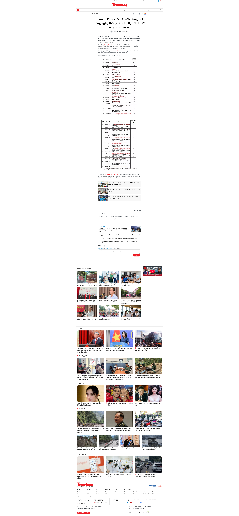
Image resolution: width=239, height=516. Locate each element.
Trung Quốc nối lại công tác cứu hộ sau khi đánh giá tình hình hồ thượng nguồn (90, 430)
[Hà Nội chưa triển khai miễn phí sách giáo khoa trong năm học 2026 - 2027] (87, 311)
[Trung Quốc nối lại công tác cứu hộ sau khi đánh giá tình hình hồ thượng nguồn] (90, 419)
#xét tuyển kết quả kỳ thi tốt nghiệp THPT (116, 219)
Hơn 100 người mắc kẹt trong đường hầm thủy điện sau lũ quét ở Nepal (86, 448)
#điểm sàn (101, 219)
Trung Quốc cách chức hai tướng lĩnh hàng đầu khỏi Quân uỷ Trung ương (119, 430)
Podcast (107, 489)
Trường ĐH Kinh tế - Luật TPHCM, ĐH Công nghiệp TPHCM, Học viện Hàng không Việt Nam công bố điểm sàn (113, 230)
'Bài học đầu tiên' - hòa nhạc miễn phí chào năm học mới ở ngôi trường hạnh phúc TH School (131, 302)
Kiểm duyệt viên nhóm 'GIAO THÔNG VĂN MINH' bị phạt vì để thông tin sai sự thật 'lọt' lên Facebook (119, 377)
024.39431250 (82, 503)
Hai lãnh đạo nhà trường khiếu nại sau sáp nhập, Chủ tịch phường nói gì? (87, 284)
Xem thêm (161, 10)
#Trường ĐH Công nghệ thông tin (119, 216)
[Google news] (141, 502)
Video (156, 10)
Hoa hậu (152, 10)
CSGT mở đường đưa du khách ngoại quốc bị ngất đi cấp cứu (146, 475)
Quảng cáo (144, 0)
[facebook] (158, 1)
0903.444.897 (115, 500)
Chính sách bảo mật (151, 499)
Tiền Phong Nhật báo (112, 0)
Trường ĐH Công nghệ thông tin (112, 174)
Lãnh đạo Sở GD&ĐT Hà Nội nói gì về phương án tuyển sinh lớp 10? (109, 301)
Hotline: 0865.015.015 (101, 0)
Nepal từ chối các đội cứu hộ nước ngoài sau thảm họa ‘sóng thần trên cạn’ (108, 449)
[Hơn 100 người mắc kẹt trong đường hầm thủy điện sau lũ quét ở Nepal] (87, 441)
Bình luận (38, 48)
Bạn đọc (135, 493)
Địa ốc (96, 10)
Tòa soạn (138, 0)
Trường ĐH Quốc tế (108, 44)
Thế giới (105, 10)
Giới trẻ (110, 10)
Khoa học (147, 10)
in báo (139, 14)
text (136, 14)
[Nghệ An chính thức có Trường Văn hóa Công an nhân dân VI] (109, 277)
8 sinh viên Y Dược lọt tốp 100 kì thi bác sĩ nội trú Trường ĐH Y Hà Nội (86, 301)
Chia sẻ (38, 41)
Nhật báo (89, 489)
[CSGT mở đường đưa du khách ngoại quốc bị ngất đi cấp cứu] (148, 464)
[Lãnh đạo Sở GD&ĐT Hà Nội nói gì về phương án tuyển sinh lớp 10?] (109, 293)
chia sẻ (133, 14)
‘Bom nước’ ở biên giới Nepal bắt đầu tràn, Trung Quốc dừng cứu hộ (151, 448)
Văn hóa (133, 10)
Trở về (38, 51)
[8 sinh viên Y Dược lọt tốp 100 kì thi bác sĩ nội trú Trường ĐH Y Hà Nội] (87, 293)
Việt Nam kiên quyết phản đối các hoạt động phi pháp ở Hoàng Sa (119, 349)
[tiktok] (134, 502)
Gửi (136, 255)
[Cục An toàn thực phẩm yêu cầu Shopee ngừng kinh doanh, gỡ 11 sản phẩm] (90, 464)
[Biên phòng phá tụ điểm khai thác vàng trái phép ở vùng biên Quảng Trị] (148, 366)
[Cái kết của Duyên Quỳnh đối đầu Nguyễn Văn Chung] (90, 393)
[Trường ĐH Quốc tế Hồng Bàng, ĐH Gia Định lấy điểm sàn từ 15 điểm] (103, 191)
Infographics (127, 489)
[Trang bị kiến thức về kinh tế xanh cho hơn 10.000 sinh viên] (131, 277)
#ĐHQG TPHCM (134, 216)
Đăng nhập (100, 248)
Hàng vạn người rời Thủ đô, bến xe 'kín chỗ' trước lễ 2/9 (147, 349)
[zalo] (138, 502)
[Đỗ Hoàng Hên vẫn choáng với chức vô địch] (119, 393)
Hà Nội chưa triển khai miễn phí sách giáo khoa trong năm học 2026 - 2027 (87, 318)
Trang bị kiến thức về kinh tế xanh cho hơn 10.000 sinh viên (131, 284)
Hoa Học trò (131, 0)
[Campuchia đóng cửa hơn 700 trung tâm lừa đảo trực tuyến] (148, 419)
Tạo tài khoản (109, 248)
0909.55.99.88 (98, 500)
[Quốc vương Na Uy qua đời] (130, 441)
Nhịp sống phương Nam (91, 496)
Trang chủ (78, 10)
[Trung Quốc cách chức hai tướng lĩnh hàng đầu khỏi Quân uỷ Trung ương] (119, 419)
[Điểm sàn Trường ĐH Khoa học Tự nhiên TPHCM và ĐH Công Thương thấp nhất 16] (103, 198)
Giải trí (137, 10)
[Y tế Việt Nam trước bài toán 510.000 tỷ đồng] (119, 464)
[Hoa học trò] (160, 486)
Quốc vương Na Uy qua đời (127, 448)
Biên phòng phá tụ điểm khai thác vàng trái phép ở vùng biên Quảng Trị (148, 377)
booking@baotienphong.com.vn (101, 502)
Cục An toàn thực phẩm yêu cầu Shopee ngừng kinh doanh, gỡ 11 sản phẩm (89, 476)
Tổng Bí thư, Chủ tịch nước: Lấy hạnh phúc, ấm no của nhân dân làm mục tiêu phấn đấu (90, 350)
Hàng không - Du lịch (147, 493)
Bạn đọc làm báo (84, 512)
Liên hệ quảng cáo (98, 499)
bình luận (142, 14)
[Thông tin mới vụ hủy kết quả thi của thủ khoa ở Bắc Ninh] (109, 311)
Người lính (126, 10)
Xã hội (82, 10)
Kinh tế (86, 10)
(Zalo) (103, 500)
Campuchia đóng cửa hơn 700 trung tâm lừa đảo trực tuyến (147, 430)
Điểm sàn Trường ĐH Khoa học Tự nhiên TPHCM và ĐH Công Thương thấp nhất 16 (123, 197)
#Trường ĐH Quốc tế (104, 216)
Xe (129, 10)
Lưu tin (38, 44)
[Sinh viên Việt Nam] (152, 486)
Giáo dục (142, 10)
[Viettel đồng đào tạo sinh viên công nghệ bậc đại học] (131, 311)
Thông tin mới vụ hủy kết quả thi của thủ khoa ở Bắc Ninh (108, 318)
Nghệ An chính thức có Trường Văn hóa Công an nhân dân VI (108, 284)
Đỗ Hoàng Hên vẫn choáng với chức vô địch (119, 404)
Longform (117, 489)
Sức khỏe (101, 10)
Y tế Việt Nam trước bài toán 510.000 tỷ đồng (118, 475)
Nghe (38, 37)
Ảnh (97, 489)
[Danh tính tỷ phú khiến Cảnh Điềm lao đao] (148, 393)
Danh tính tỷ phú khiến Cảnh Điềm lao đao (148, 404)
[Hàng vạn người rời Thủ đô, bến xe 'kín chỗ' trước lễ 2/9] (148, 338)
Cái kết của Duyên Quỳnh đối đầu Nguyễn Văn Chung (89, 404)
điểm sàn (118, 51)
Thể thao (120, 10)
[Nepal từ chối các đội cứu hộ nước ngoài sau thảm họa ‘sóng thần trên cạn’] (109, 441)
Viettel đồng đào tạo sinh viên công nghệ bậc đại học (130, 318)
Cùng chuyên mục (84, 269)
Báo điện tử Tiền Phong (119, 5)
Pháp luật (115, 10)
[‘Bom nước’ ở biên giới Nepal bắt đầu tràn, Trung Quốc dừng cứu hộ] (152, 441)
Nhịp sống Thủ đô (80, 496)
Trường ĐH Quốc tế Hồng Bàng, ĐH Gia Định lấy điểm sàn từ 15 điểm (123, 190)
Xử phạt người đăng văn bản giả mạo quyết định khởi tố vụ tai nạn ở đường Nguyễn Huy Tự (90, 377)
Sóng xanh (91, 10)
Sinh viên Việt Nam (123, 0)
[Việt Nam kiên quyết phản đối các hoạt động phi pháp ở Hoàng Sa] (119, 338)
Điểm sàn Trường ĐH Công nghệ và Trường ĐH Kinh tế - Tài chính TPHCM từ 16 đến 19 (123, 183)
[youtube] (161, 1)
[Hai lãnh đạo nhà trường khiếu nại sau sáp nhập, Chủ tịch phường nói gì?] (87, 277)
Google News (145, 14)
